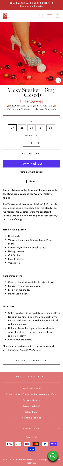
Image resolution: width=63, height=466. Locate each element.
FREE (12, 105)
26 (21, 127)
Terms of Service (31, 400)
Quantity (31, 135)
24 (41, 127)
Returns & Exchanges (31, 360)
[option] (31, 5)
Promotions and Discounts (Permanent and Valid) (31, 394)
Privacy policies (31, 406)
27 (12, 127)
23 (50, 127)
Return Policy (31, 412)
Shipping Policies (31, 417)
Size (31, 121)
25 (31, 127)
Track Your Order (31, 388)
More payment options (31, 171)
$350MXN (25, 109)
